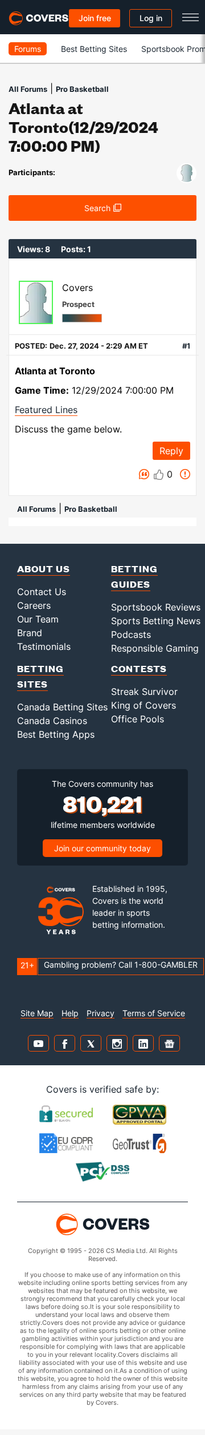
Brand (29, 632)
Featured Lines (46, 409)
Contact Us (41, 591)
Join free (95, 18)
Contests (139, 668)
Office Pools (137, 719)
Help (70, 1013)
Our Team (38, 619)
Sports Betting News (155, 620)
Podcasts (131, 634)
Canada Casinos (52, 720)
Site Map (37, 1013)
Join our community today (102, 848)
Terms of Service (153, 1013)
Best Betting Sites (94, 49)
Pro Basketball (82, 89)
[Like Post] (159, 475)
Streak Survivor (144, 691)
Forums (27, 49)
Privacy (100, 1013)
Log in (151, 18)
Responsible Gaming (155, 648)
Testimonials (44, 646)
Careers (34, 605)
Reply (171, 450)
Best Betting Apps (56, 734)
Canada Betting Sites (62, 707)
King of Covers (143, 705)
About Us (43, 568)
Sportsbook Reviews (155, 607)
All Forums (28, 89)
